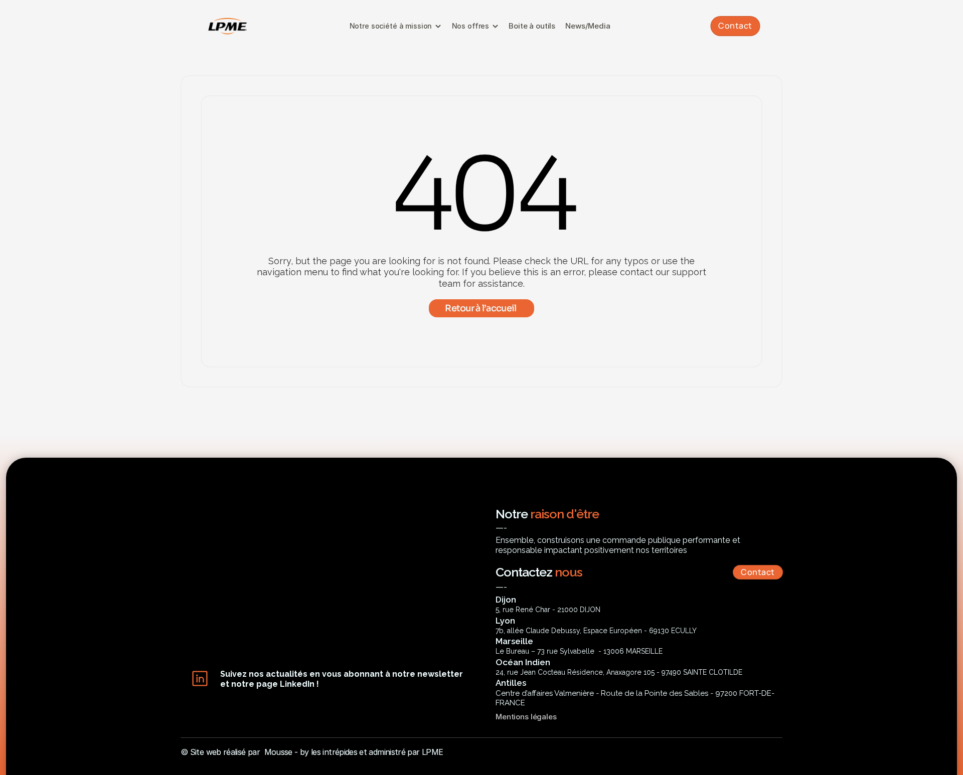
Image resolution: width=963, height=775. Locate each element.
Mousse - (281, 752)
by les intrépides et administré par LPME (371, 752)
